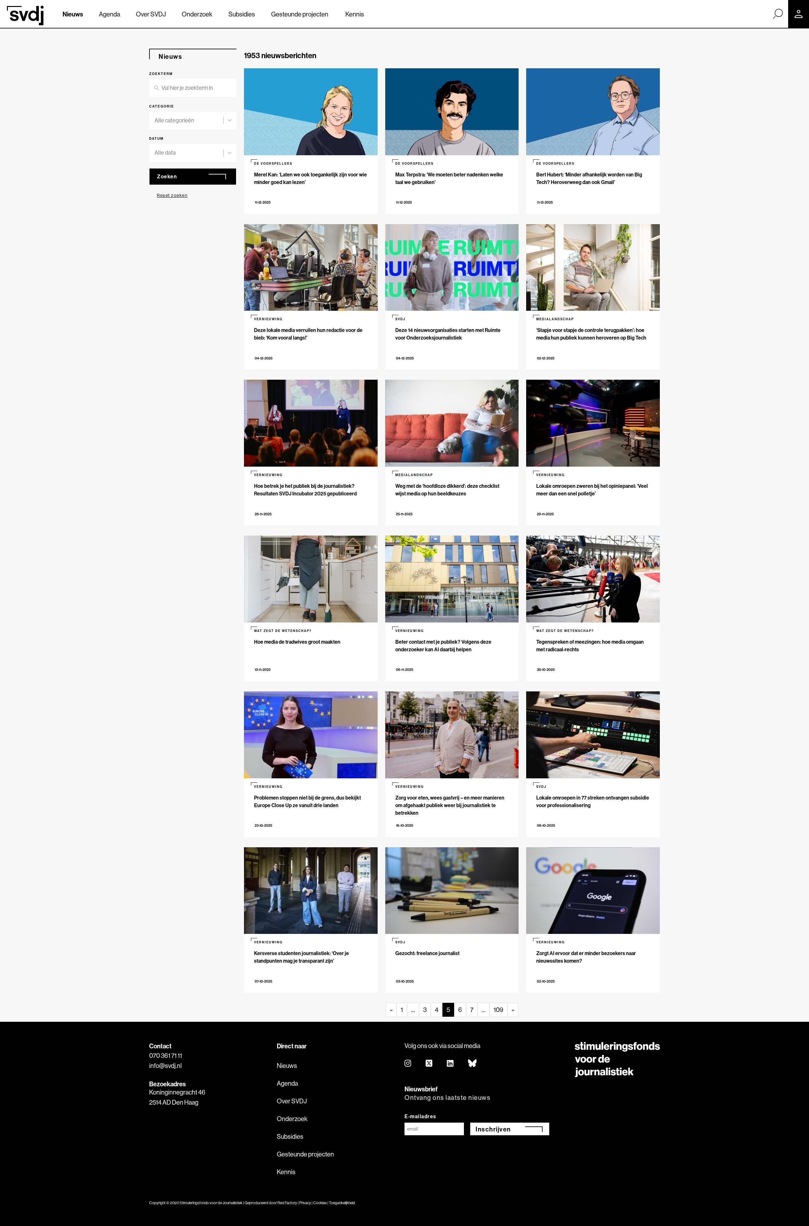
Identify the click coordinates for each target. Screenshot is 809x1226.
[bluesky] (472, 1064)
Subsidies (241, 14)
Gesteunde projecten (299, 14)
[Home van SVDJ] (25, 15)
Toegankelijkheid (342, 1202)
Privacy (305, 1202)
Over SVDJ (151, 14)
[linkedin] (450, 1064)
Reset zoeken (172, 195)
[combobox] (192, 121)
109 (498, 1010)
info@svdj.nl (165, 1066)
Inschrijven (493, 1129)
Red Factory (287, 1202)
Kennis (354, 14)
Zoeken (167, 176)
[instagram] (408, 1064)
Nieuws (73, 14)
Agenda (109, 14)
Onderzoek (197, 14)
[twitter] (429, 1064)
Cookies (320, 1202)
